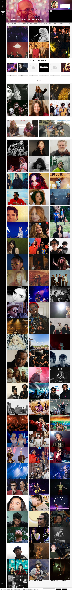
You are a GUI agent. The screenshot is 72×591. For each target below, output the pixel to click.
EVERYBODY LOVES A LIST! (25, 23)
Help (1, 582)
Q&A (19, 23)
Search (68, 8)
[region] (36, 589)
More (68, 23)
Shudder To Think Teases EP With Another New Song (25, 19)
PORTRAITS (35, 23)
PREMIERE (55, 23)
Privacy (1, 583)
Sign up (3, 12)
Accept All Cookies (64, 589)
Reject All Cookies (58, 589)
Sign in (3, 14)
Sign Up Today (39, 80)
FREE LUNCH (40, 23)
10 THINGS (45, 23)
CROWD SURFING (60, 23)
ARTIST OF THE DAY (14, 23)
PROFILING (50, 23)
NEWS (8, 23)
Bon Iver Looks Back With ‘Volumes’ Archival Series (58, 580)
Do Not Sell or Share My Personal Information (49, 589)
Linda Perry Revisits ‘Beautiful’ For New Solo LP (36, 580)
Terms (3, 583)
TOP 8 (31, 23)
